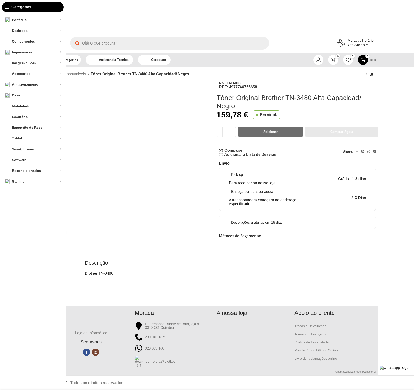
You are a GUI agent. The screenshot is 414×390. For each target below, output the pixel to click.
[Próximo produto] (376, 74)
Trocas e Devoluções (310, 326)
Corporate (158, 59)
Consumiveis (75, 74)
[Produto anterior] (366, 74)
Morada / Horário (361, 40)
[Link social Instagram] (95, 352)
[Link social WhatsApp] (369, 151)
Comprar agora (341, 132)
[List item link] (173, 361)
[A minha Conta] (318, 60)
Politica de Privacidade (311, 342)
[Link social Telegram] (375, 151)
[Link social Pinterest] (363, 151)
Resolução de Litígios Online (316, 350)
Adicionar (270, 132)
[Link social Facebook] (357, 151)
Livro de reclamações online (315, 358)
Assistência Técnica (113, 59)
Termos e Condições (310, 334)
